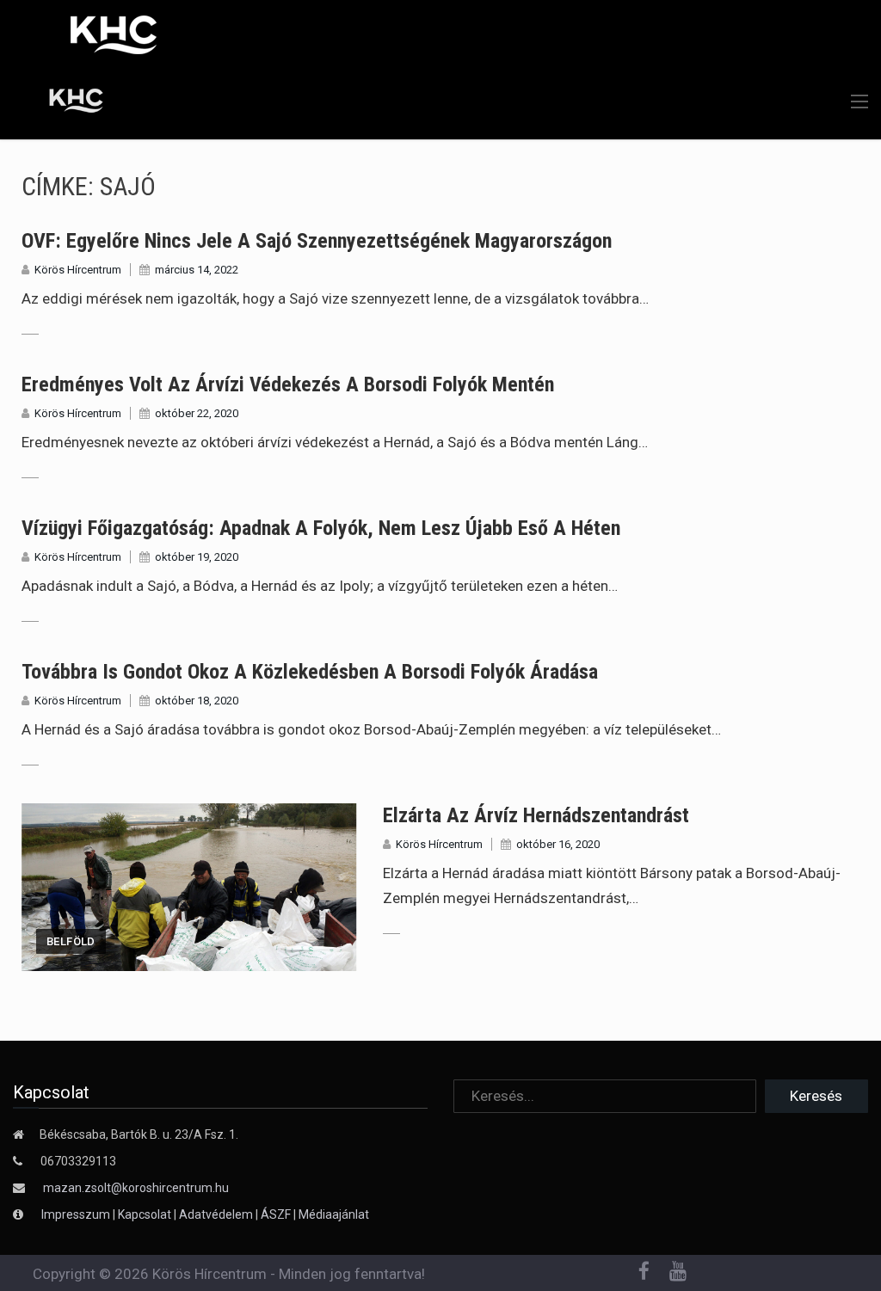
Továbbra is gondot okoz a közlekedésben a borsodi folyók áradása (310, 672)
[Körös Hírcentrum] (63, 103)
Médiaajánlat (334, 1214)
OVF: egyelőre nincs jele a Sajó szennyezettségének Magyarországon (317, 241)
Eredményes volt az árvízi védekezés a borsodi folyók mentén (288, 384)
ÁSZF (276, 1214)
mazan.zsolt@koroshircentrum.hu (136, 1188)
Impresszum (77, 1214)
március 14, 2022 (196, 269)
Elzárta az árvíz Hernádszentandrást (536, 815)
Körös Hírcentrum (77, 269)
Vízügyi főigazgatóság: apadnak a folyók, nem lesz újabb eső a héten (321, 528)
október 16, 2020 (558, 844)
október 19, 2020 (196, 556)
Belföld (70, 941)
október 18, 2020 (196, 700)
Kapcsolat (144, 1214)
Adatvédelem (216, 1214)
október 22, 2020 (196, 413)
